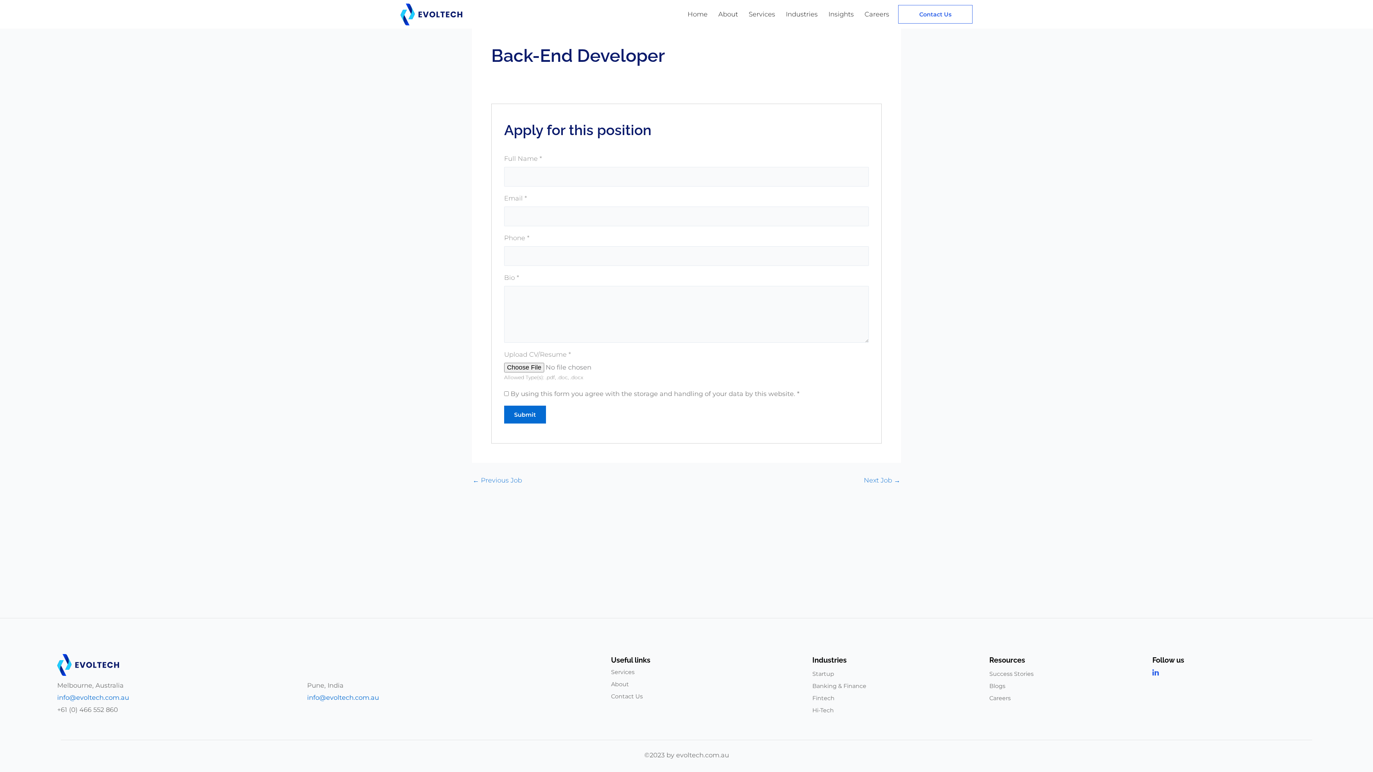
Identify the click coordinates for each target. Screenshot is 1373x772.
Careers (877, 14)
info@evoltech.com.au (93, 698)
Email (515, 198)
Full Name (523, 159)
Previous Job (497, 480)
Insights (841, 14)
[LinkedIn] (1232, 673)
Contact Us (627, 696)
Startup (823, 673)
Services (762, 14)
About (728, 14)
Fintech (823, 698)
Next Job (882, 480)
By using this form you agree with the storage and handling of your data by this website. (655, 394)
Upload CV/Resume (537, 354)
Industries (802, 14)
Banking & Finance (839, 686)
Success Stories (1011, 673)
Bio (511, 278)
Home (698, 14)
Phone (517, 238)
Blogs (997, 686)
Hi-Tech (823, 710)
